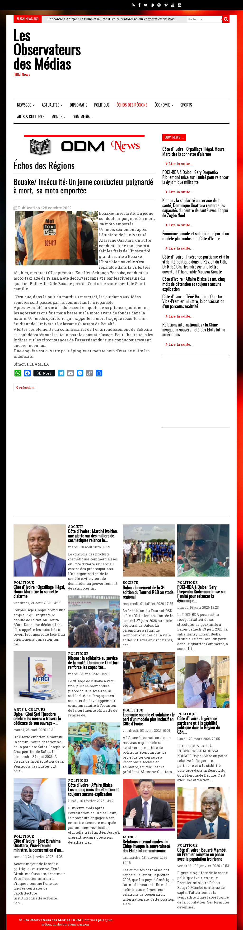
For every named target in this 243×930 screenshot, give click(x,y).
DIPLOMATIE (78, 105)
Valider (225, 19)
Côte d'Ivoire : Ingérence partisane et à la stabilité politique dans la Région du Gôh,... (198, 726)
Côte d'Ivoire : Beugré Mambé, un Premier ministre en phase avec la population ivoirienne (202, 855)
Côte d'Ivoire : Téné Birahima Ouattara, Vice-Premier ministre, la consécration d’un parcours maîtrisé (193, 302)
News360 (24, 105)
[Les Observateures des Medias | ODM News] (84, 146)
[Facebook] (27, 373)
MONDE (57, 117)
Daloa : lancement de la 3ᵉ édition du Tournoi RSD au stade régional (148, 592)
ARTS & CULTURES (30, 117)
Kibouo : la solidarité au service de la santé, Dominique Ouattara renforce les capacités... (93, 663)
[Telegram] (61, 373)
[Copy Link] (89, 373)
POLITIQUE (101, 105)
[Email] (70, 373)
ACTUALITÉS (51, 105)
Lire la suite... (180, 163)
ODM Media (82, 117)
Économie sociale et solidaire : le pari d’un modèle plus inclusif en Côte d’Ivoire (195, 236)
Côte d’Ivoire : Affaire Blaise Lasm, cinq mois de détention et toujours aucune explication (193, 284)
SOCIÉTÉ (76, 526)
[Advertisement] (158, 61)
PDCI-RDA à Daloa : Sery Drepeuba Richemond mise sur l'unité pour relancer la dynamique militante (195, 177)
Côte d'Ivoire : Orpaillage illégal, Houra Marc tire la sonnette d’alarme (193, 152)
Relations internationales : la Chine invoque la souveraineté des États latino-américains (194, 330)
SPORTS (186, 105)
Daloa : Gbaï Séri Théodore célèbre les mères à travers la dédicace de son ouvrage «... (37, 719)
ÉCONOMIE (162, 105)
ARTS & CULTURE (30, 709)
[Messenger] (80, 373)
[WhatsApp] (18, 373)
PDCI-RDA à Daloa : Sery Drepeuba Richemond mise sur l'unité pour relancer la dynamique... (201, 594)
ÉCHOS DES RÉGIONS (132, 105)
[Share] (99, 373)
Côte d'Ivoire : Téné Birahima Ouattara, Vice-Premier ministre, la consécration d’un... (39, 846)
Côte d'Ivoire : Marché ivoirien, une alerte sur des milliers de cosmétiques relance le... (93, 536)
